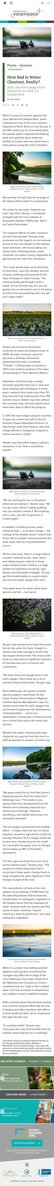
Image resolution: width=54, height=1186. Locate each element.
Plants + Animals (19, 65)
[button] (32, 3)
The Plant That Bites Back (11, 1079)
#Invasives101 (15, 69)
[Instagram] (27, 1164)
